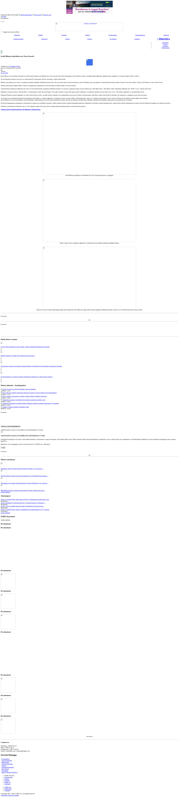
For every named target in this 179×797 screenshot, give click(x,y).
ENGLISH (37, 15)
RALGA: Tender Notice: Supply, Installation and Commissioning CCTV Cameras (25, 509)
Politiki (40, 35)
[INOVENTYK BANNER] (89, 27)
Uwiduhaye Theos (14, 66)
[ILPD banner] (89, 13)
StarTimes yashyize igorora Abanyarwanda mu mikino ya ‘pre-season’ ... (22, 468)
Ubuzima (64, 35)
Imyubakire (113, 39)
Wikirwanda (8, 789)
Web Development (7, 764)
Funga (3, 447)
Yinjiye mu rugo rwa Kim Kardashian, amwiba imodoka (19, 389)
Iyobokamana (165, 48)
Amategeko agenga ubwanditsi (10, 795)
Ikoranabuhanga (140, 35)
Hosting (4, 765)
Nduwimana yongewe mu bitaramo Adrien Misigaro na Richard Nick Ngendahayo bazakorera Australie (31, 366)
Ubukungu (44, 39)
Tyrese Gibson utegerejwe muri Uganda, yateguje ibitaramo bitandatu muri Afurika (25, 347)
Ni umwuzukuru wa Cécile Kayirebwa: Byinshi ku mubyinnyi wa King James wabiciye (27, 377)
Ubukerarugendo (18, 39)
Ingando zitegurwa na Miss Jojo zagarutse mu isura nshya (18, 355)
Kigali (2, 20)
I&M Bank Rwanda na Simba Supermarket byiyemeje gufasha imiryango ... (23, 490)
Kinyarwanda (8, 777)
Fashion (89, 39)
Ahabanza (17, 35)
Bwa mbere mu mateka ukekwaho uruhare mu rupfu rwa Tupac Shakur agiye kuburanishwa (30, 393)
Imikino (87, 35)
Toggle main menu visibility (11, 32)
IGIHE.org (7, 787)
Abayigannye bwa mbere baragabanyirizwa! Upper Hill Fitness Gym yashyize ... (24, 483)
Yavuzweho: (4, 73)
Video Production (7, 760)
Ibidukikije (165, 43)
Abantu (67, 39)
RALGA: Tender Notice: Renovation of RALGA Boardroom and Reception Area (25, 499)
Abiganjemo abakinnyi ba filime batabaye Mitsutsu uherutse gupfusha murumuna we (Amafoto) (31, 403)
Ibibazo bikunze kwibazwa (9, 772)
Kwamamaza (5, 759)
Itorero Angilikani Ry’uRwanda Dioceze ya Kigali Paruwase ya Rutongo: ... (23, 503)
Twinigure (165, 46)
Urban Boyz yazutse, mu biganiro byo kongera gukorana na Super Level (24, 400)
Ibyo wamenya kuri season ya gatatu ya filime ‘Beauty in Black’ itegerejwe (25, 396)
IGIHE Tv (7, 782)
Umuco (165, 44)
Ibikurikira (163, 39)
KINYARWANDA (26, 15)
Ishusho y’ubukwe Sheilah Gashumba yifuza (16, 407)
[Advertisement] (89, 331)
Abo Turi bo (5, 769)
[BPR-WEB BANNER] (89, 7)
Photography (5, 762)
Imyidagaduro (113, 35)
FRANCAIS (47, 15)
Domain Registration (8, 767)
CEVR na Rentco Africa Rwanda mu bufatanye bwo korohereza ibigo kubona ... (24, 476)
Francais (6, 780)
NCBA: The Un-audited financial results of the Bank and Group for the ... (22, 506)
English (6, 779)
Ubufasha (7, 790)
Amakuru (137, 39)
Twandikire (5, 771)
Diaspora (166, 35)
